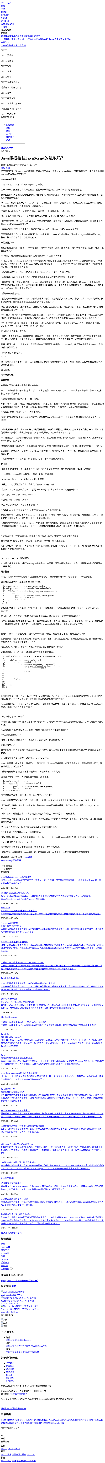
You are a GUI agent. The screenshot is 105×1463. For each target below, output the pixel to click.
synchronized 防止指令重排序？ (20, 1073)
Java (3, 860)
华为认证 (32, 39)
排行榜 (16, 36)
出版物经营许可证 (18, 1408)
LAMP (7, 908)
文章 (3, 45)
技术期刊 (10, 137)
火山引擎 (60, 1423)
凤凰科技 (30, 1420)
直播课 (29, 36)
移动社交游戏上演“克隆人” (16, 1214)
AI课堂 (4, 27)
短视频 (22, 36)
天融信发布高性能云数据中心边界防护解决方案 (22, 1126)
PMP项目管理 (56, 39)
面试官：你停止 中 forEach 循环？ (24, 1022)
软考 (17, 39)
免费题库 (66, 39)
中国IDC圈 (27, 1423)
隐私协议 (10, 1381)
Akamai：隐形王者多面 (14, 942)
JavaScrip (5, 978)
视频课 (4, 36)
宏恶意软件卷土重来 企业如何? (17, 1058)
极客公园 (7, 1423)
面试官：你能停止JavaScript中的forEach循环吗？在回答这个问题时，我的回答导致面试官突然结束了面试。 (49, 1025)
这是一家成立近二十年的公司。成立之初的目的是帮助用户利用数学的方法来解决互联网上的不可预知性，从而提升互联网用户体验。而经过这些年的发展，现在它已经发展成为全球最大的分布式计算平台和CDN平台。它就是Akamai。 (52, 948)
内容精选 (10, 125)
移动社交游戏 (7, 1233)
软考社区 (5, 15)
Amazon (4, 923)
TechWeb (54, 1420)
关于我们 (10, 1363)
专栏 (19, 45)
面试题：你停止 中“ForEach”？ (22, 962)
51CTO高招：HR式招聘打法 (17, 1144)
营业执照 (5, 1408)
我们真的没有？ (12, 1037)
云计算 (11, 923)
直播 (24, 45)
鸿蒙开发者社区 (8, 24)
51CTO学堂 (11, 1352)
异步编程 (17, 860)
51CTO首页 (6, 3)
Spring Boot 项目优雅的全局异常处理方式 (19, 1281)
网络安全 (5, 999)
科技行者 (46, 1420)
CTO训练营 (34, 1352)
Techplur (27, 1340)
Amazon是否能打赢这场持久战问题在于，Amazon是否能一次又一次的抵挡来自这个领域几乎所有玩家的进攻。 (51, 914)
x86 (12, 1178)
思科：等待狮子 (11, 926)
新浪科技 (5, 1420)
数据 (11, 999)
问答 (11, 45)
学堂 (3, 9)
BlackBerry (13, 1017)
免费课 (4, 18)
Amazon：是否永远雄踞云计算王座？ (19, 911)
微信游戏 (17, 1233)
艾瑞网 (61, 1420)
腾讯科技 (13, 1420)
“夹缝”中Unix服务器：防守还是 (18, 1162)
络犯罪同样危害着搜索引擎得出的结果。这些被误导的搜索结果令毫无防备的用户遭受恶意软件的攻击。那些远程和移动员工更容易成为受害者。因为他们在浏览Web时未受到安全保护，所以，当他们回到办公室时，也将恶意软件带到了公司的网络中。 (52, 1098)
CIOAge (15, 1340)
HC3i (21, 1340)
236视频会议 (17, 1423)
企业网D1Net (38, 1423)
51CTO (9, 1340)
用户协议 (10, 1378)
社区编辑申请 (7, 148)
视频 (8, 128)
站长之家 (68, 1420)
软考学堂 (36, 36)
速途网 (75, 1420)
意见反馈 (10, 1372)
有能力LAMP (15, 893)
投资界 (47, 1423)
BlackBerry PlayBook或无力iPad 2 (17, 1002)
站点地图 (10, 1369)
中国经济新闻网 (85, 1420)
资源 (7, 45)
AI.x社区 (43, 1346)
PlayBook (5, 1017)
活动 (8, 140)
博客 (3, 6)
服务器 (8, 1178)
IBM (16, 923)
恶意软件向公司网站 (12, 1092)
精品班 (4, 12)
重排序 (12, 1089)
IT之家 (96, 1420)
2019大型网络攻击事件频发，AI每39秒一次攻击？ (28, 983)
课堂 (15, 45)
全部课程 (5, 39)
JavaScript (9, 860)
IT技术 (47, 39)
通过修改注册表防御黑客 (14, 1199)
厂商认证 (40, 39)
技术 (15, 999)
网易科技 (21, 1420)
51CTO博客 (11, 1346)
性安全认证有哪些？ (12, 1183)
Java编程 (28, 857)
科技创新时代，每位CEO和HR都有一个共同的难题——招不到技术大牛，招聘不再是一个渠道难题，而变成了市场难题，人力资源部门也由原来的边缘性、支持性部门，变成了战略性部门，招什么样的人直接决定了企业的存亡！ (51, 1150)
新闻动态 (10, 1366)
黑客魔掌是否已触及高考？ (15, 1110)
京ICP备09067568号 (18, 1394)
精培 (19, 1352)
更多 (13, 1286)
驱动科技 (38, 1420)
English (9, 1375)
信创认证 (24, 39)
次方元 (53, 1423)
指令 (7, 1089)
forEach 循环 (14, 978)
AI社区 (9, 134)
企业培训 (5, 21)
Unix (3, 1178)
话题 (8, 131)
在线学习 (5, 42)
